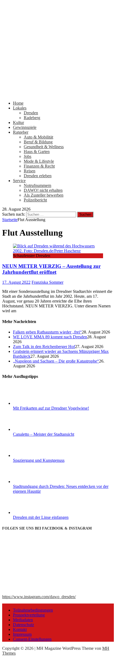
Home (18, 103)
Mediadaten (23, 620)
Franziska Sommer (47, 282)
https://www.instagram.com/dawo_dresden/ (39, 596)
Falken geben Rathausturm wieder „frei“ (47, 332)
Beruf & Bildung (38, 142)
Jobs (27, 156)
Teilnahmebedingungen (33, 610)
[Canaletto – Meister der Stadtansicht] (33, 429)
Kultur (18, 122)
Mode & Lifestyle (39, 161)
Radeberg (32, 117)
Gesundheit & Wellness (44, 146)
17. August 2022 (16, 282)
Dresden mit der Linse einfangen (41, 517)
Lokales (19, 108)
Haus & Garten (37, 151)
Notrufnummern (37, 185)
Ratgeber (20, 132)
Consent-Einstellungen (32, 639)
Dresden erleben (38, 175)
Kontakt (20, 629)
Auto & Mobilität (38, 137)
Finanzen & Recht (39, 166)
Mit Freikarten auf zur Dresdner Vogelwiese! (51, 408)
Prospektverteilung (29, 615)
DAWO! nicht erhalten (43, 190)
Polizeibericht (35, 200)
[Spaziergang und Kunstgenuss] (33, 455)
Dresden (31, 113)
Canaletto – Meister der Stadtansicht (43, 434)
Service (19, 180)
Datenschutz (23, 624)
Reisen (29, 171)
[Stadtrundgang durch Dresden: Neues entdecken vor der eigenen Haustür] (33, 481)
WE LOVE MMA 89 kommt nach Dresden (50, 337)
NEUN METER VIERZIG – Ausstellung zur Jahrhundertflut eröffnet (51, 269)
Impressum (22, 634)
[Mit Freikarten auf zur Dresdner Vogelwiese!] (33, 403)
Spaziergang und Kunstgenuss (38, 460)
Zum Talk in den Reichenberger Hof (44, 346)
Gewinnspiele (24, 127)
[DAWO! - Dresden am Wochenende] (58, 94)
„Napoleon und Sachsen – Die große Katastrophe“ (56, 361)
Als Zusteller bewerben (43, 195)
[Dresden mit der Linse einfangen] (33, 512)
